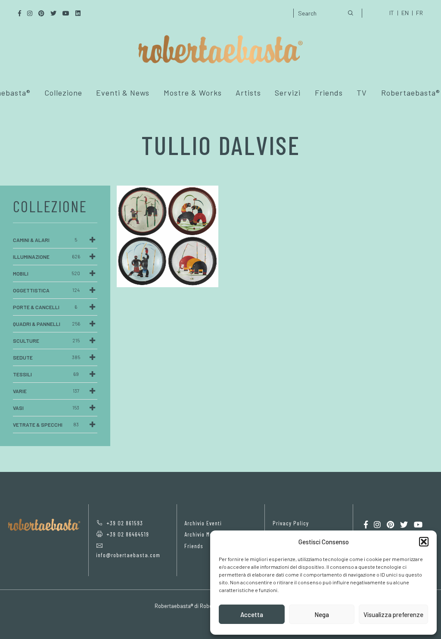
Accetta (251, 614)
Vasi (46, 408)
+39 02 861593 (124, 523)
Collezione (63, 92)
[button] (423, 541)
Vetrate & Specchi (46, 425)
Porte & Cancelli (45, 307)
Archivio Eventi (203, 523)
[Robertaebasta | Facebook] (365, 524)
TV (362, 92)
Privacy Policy (291, 523)
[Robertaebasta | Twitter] (404, 524)
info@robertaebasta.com (128, 554)
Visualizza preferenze (393, 614)
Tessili (46, 374)
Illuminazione (46, 257)
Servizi (288, 92)
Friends (329, 92)
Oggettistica (46, 290)
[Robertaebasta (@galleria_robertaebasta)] (377, 524)
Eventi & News (122, 92)
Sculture (46, 341)
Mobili (46, 273)
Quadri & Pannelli (46, 324)
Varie (46, 391)
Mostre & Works (193, 92)
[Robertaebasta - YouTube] (418, 524)
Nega (321, 614)
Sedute (46, 357)
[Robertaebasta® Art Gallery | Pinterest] (390, 524)
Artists (248, 92)
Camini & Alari (45, 240)
